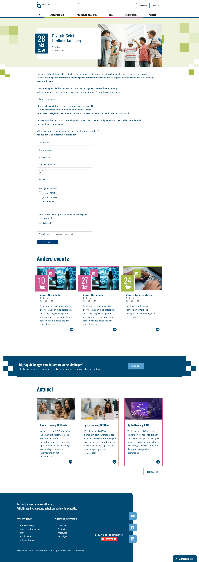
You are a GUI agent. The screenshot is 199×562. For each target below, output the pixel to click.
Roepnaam (44, 142)
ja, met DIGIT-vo (50, 197)
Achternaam (45, 157)
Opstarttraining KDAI (138, 425)
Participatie (131, 14)
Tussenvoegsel (46, 150)
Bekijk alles (152, 471)
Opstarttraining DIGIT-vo (96, 425)
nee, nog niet (48, 201)
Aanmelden (135, 366)
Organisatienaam (47, 164)
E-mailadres (44, 234)
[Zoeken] (81, 5)
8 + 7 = (41, 170)
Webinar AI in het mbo (50, 295)
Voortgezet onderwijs (87, 14)
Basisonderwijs (57, 14)
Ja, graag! (46, 222)
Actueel (152, 14)
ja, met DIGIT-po (50, 193)
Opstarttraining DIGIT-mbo (53, 425)
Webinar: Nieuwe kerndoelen (139, 295)
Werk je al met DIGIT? (49, 188)
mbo (111, 14)
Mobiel (42, 179)
